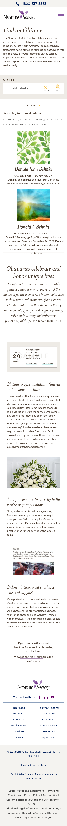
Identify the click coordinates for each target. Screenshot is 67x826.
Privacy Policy (32, 795)
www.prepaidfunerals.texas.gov (33, 817)
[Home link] (19, 14)
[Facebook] (39, 697)
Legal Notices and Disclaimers (26, 790)
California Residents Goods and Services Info (32, 799)
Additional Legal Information (23, 808)
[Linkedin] (46, 697)
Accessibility (50, 795)
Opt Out (32, 804)
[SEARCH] (58, 87)
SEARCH (9, 79)
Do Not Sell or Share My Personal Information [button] (33, 774)
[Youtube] (52, 697)
